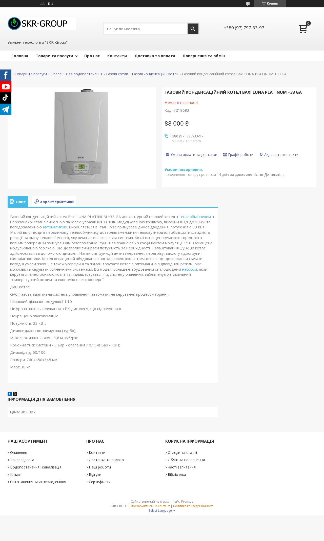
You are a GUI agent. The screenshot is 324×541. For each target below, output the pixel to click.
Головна (19, 55)
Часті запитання (182, 467)
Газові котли (117, 74)
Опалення (18, 452)
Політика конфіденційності (193, 506)
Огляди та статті (182, 452)
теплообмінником (195, 216)
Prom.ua (187, 501)
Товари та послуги (54, 55)
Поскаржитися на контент (150, 506)
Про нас (92, 55)
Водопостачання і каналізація (36, 467)
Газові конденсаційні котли (155, 74)
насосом (189, 269)
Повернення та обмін (204, 55)
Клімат (16, 474)
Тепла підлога (22, 459)
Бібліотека (177, 474)
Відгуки (95, 474)
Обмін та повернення (186, 459)
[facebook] (10, 394)
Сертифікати (100, 481)
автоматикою (55, 226)
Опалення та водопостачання (77, 74)
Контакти (117, 55)
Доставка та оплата (154, 55)
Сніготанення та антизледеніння (38, 481)
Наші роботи (100, 467)
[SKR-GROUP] (42, 23)
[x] (15, 394)
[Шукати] (193, 28)
